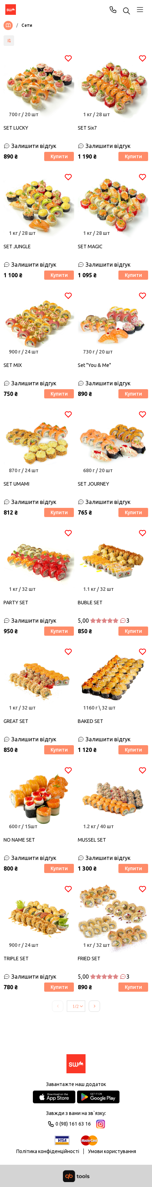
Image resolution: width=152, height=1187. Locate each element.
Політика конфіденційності (47, 1151)
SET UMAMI (16, 484)
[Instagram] (100, 1124)
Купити (59, 156)
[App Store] (54, 1097)
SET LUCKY (16, 128)
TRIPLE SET (16, 958)
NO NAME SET (19, 840)
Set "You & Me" (94, 365)
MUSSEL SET (92, 840)
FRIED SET (89, 958)
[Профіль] (140, 9)
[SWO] (10, 9)
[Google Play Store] (98, 1097)
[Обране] (68, 58)
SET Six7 (87, 128)
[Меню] (10, 25)
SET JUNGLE (17, 246)
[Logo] (76, 1064)
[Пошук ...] (126, 11)
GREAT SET (16, 721)
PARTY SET (16, 602)
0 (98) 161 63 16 (113, 9)
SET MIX (13, 365)
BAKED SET (90, 721)
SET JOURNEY (93, 484)
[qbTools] (76, 1176)
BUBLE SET (90, 602)
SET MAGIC (90, 246)
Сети (27, 25)
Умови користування (112, 1151)
